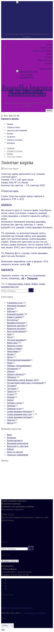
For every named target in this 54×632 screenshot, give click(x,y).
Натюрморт (13, 368)
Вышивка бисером (16, 322)
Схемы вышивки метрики (19, 417)
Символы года (14, 408)
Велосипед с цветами (17, 446)
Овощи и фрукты (15, 374)
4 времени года (14, 302)
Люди (10, 357)
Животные (12, 342)
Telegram (32, 278)
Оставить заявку (46, 69)
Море (9, 362)
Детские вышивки (15, 339)
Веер (9, 434)
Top (3, 629)
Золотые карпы (15, 283)
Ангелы (10, 308)
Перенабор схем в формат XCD (22, 379)
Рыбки (35, 283)
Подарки (11, 385)
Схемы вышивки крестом (19, 414)
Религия (11, 397)
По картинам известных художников (25, 382)
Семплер (11, 405)
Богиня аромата (15, 440)
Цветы (10, 422)
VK (28, 264)
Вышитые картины (16, 325)
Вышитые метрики (16, 328)
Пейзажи (11, 377)
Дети (9, 337)
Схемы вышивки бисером (19, 411)
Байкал (10, 449)
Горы (9, 334)
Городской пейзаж (16, 331)
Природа (11, 391)
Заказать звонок (10, 118)
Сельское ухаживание (17, 454)
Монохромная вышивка (18, 359)
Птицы (10, 394)
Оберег (10, 371)
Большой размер (15, 314)
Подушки (11, 388)
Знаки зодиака (14, 348)
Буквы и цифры (14, 316)
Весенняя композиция (17, 443)
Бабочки (11, 311)
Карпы (27, 283)
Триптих (11, 419)
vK (22, 278)
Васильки (11, 437)
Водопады (12, 319)
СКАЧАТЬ (6, 204)
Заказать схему (14, 345)
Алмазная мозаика (16, 305)
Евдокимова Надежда (34, 612)
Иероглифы (12, 351)
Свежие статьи (14, 402)
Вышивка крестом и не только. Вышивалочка (27, 21)
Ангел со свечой (15, 451)
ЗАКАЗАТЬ (7, 269)
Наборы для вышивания (19, 365)
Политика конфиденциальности (17, 607)
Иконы (10, 354)
